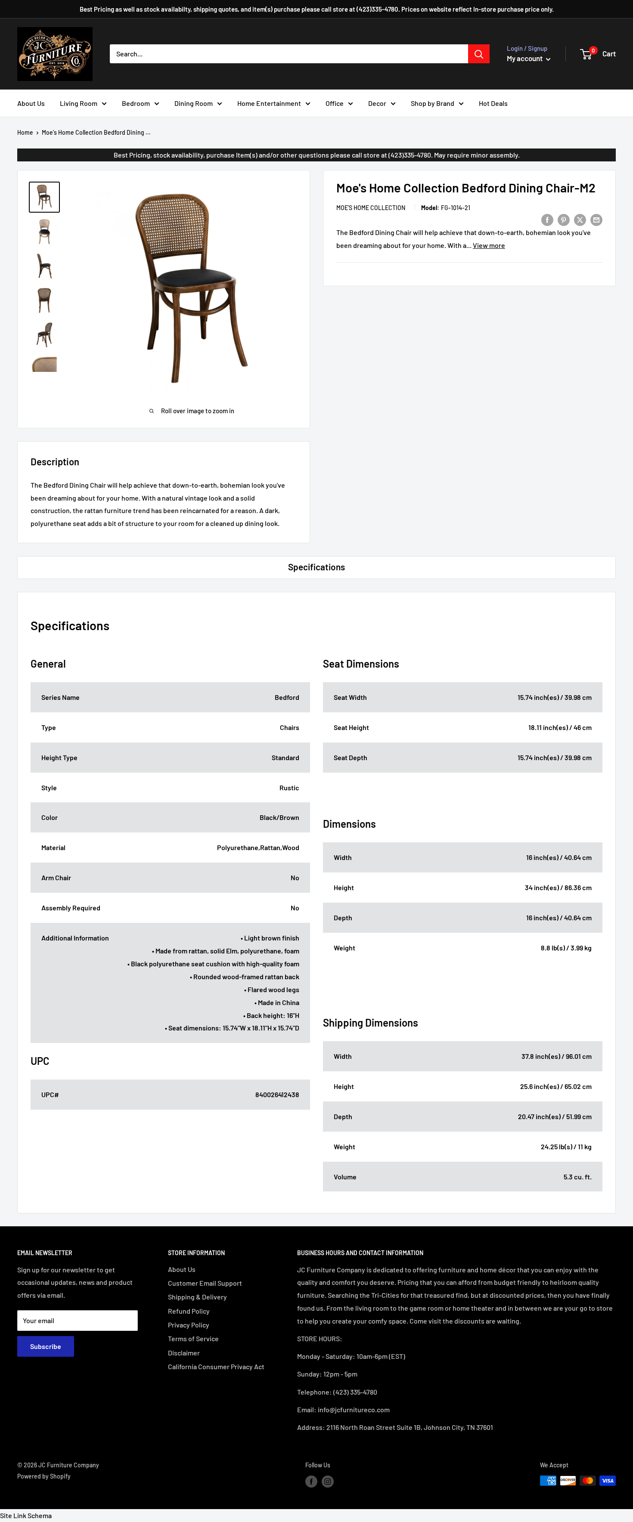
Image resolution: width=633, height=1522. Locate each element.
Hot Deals (493, 103)
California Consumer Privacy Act (216, 1366)
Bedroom (136, 103)
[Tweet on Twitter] (580, 219)
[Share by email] (596, 219)
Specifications (316, 566)
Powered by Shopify (44, 1476)
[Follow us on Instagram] (328, 1482)
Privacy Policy (188, 1325)
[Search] (479, 53)
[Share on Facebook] (547, 219)
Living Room (78, 103)
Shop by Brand (432, 103)
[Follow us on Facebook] (311, 1482)
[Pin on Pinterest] (564, 219)
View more (489, 245)
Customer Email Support (205, 1283)
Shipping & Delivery (197, 1297)
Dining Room (193, 103)
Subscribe (45, 1346)
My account (525, 58)
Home (25, 132)
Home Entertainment (269, 103)
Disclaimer (184, 1353)
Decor (377, 103)
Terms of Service (193, 1338)
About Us (31, 103)
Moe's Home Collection (370, 207)
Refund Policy (189, 1311)
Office (335, 103)
